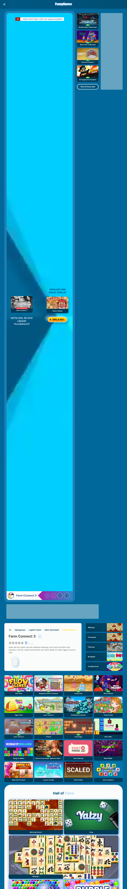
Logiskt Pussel (35, 630)
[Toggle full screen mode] (66, 595)
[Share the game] (60, 595)
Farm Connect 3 (69, 630)
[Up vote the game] (47, 595)
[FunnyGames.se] (10, 630)
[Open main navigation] (4, 4)
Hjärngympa (20, 630)
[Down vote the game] (53, 595)
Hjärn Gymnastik (52, 630)
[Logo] (63, 4)
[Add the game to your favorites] (40, 636)
